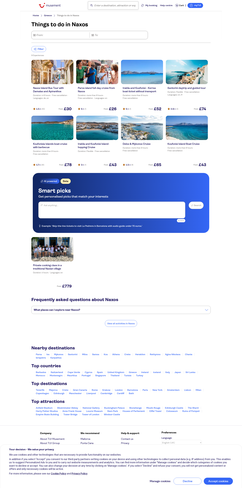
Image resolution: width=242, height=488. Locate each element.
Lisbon (187, 390)
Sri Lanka (190, 372)
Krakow (106, 390)
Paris (145, 390)
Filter (41, 49)
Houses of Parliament (134, 411)
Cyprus (88, 372)
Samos (95, 354)
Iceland (157, 372)
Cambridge (106, 393)
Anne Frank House (72, 411)
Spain (100, 372)
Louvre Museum (94, 411)
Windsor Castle (112, 414)
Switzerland (57, 372)
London (119, 390)
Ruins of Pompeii (191, 411)
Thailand (114, 375)
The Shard (193, 408)
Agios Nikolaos (172, 354)
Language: (166, 438)
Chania (188, 354)
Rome (95, 390)
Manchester (75, 393)
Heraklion (140, 354)
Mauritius (72, 375)
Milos (85, 354)
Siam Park (112, 411)
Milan (198, 390)
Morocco (40, 375)
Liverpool (91, 393)
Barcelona (132, 390)
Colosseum (172, 411)
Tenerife (40, 390)
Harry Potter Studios (47, 411)
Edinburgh (59, 393)
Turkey (139, 375)
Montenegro (56, 375)
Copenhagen (42, 393)
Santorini (72, 354)
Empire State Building (47, 414)
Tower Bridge (70, 414)
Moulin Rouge (153, 408)
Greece (48, 15)
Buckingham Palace (114, 408)
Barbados (41, 372)
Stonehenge (135, 408)
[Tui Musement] (52, 5)
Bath (131, 393)
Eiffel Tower (155, 411)
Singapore (100, 375)
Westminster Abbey (67, 408)
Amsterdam (173, 390)
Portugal (86, 375)
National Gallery (91, 408)
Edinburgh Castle (174, 408)
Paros (39, 354)
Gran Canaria (80, 390)
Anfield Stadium (44, 408)
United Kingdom (115, 372)
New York (157, 390)
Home (36, 15)
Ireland (145, 372)
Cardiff (120, 393)
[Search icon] (91, 5)
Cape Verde (74, 372)
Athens (116, 354)
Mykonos (58, 354)
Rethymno (155, 354)
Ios (47, 354)
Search (197, 205)
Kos (106, 354)
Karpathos (55, 357)
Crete (127, 354)
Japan (177, 372)
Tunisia (127, 375)
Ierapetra (41, 357)
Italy (167, 372)
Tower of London (90, 414)
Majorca (53, 390)
